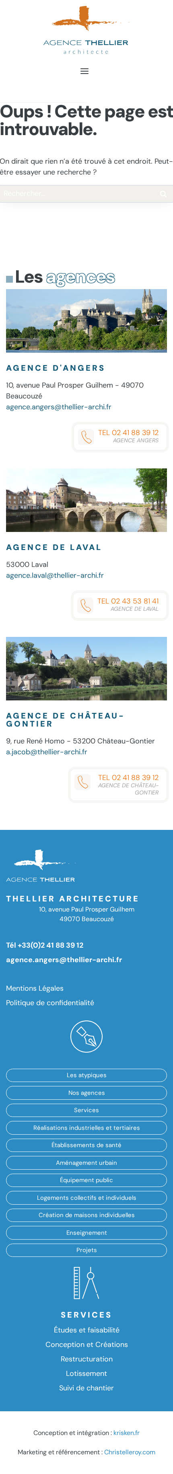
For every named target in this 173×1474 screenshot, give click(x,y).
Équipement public (86, 1180)
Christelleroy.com (129, 1452)
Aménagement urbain (86, 1163)
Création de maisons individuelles (87, 1215)
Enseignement (86, 1233)
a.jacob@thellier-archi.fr (46, 752)
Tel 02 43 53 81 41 (128, 604)
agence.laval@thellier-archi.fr (55, 575)
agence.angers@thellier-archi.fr (58, 407)
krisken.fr (126, 1433)
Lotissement (86, 1373)
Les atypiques (87, 1075)
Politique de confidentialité (50, 1003)
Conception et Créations (86, 1344)
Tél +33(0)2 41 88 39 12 (44, 945)
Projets (86, 1250)
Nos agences (86, 1093)
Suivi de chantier (86, 1388)
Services (86, 1110)
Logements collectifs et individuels (86, 1198)
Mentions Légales (35, 988)
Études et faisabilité (86, 1330)
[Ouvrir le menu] (84, 70)
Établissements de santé (86, 1145)
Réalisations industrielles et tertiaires (86, 1128)
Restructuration (87, 1359)
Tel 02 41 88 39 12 (128, 436)
